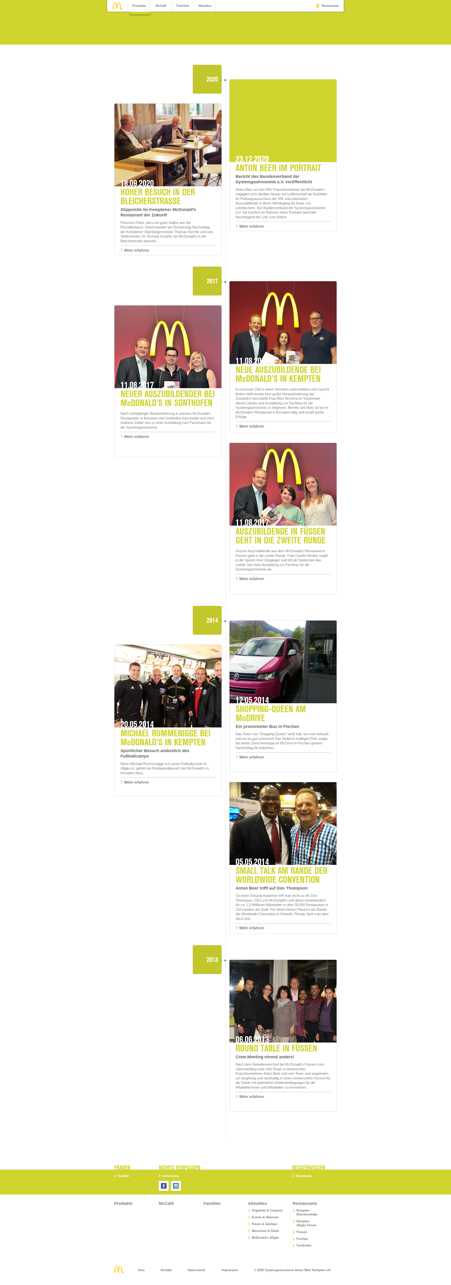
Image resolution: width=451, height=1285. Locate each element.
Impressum (230, 1270)
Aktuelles (204, 6)
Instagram (180, 1184)
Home (119, 1269)
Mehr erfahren (136, 250)
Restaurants (330, 6)
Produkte (139, 6)
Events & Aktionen (265, 1217)
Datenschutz (197, 1270)
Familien (182, 6)
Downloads (304, 1176)
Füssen (301, 1232)
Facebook (168, 1184)
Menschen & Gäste (265, 1231)
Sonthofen (303, 1245)
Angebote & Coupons (267, 1210)
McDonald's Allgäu (117, 5)
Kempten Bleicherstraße (306, 1212)
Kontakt (123, 1176)
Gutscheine (171, 1176)
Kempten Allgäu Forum (306, 1223)
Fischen (302, 1239)
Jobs (141, 1270)
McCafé (161, 6)
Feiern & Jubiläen (264, 1224)
